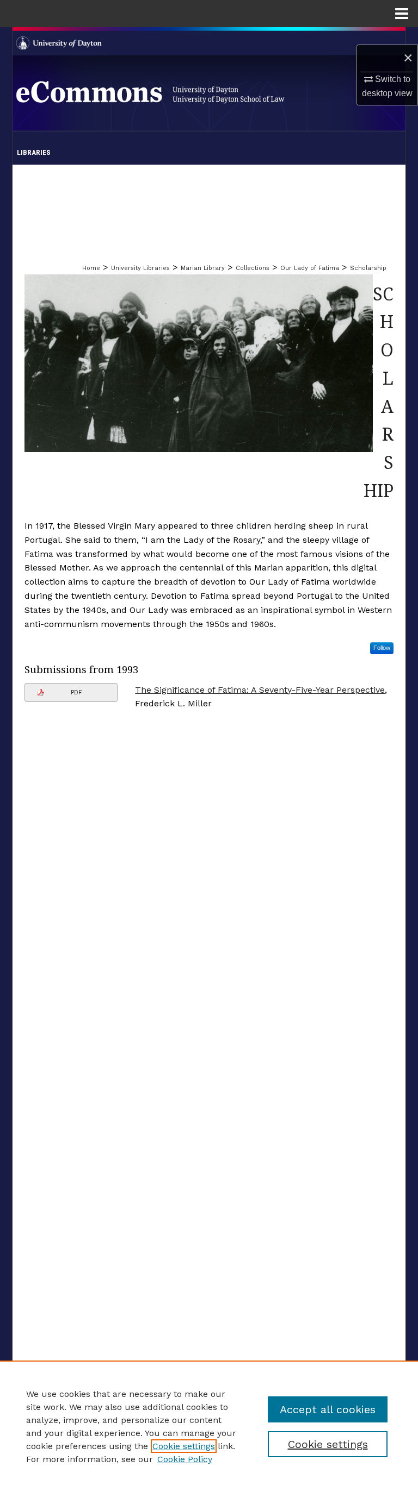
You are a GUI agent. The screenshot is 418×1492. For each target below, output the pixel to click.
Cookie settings (183, 1446)
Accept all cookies (328, 1409)
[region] (209, 1426)
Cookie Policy (184, 1459)
